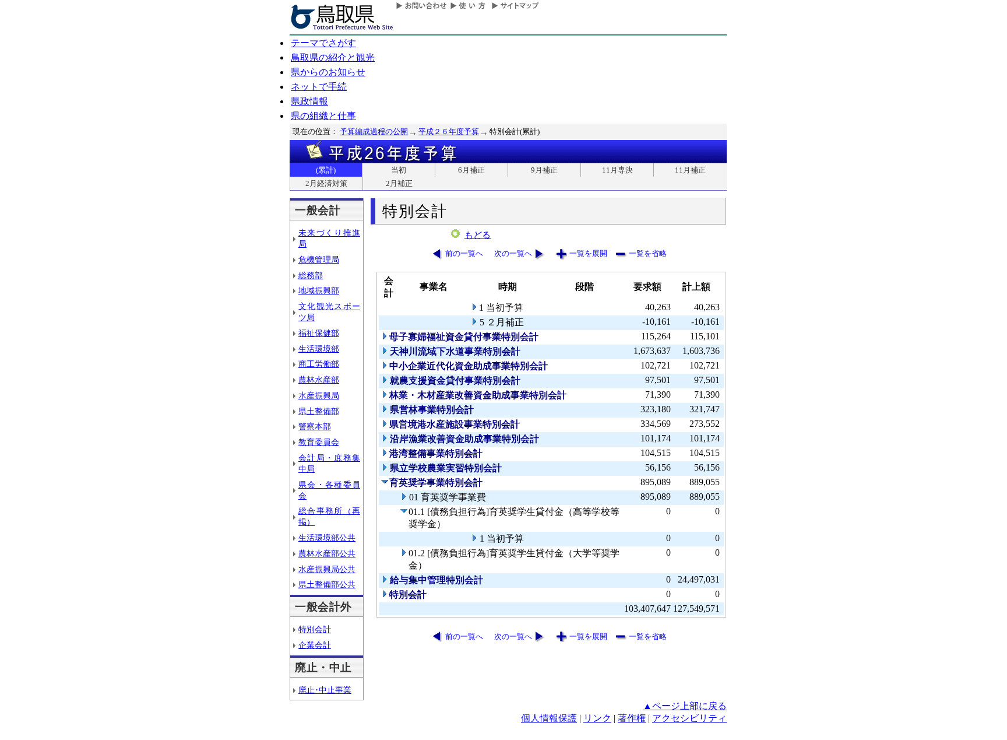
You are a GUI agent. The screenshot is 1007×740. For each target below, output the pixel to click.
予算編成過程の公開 (374, 131)
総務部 (310, 275)
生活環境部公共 (326, 537)
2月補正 (399, 183)
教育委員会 (318, 442)
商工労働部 (318, 364)
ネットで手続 (319, 87)
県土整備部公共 (326, 584)
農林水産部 (318, 379)
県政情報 (309, 101)
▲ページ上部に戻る (685, 706)
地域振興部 (318, 290)
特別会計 (314, 629)
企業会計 (314, 645)
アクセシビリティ (689, 718)
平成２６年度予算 (448, 131)
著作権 (632, 718)
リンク (597, 718)
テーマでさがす (323, 43)
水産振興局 (318, 395)
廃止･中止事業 (324, 690)
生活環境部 (318, 348)
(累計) (326, 170)
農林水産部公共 (326, 553)
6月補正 (471, 170)
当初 (398, 170)
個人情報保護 (549, 718)
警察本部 (314, 426)
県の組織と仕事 (323, 116)
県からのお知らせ (328, 72)
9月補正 (544, 170)
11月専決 (617, 170)
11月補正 (690, 170)
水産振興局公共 (326, 569)
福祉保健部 (318, 333)
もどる (477, 235)
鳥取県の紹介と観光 (333, 57)
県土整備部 (318, 411)
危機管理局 (318, 259)
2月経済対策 (326, 183)
